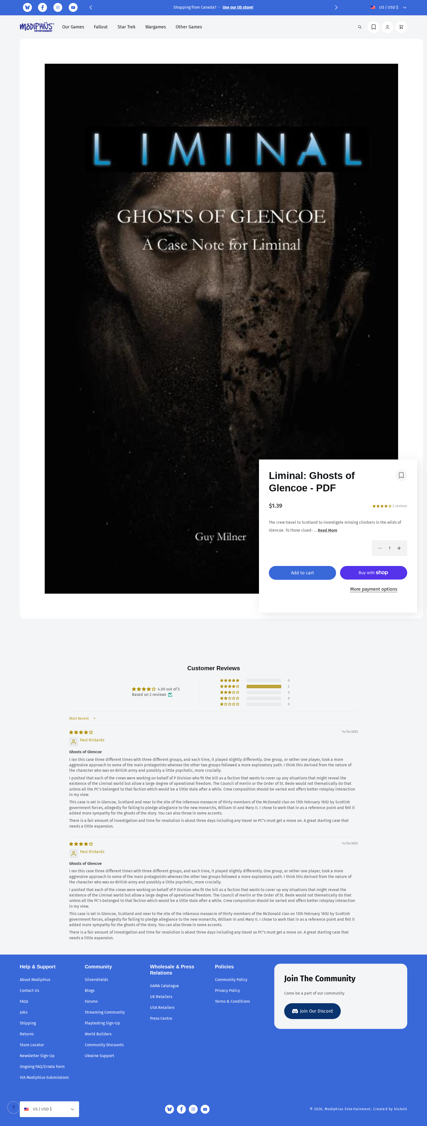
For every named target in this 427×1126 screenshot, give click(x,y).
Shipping (28, 1023)
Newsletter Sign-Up (37, 1055)
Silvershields (96, 979)
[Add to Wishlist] (401, 475)
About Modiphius (35, 979)
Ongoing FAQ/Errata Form (42, 1066)
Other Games (189, 27)
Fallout (101, 27)
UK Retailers (161, 996)
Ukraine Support (99, 1055)
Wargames (155, 27)
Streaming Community (105, 1012)
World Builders (98, 1034)
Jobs (23, 1012)
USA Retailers (162, 1007)
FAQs (24, 1001)
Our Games (73, 27)
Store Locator (32, 1045)
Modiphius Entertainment (348, 1109)
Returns (27, 1034)
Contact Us (29, 990)
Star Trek (126, 27)
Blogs (89, 990)
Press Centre (161, 1018)
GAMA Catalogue (164, 985)
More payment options (373, 589)
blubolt (400, 1109)
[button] (90, 7)
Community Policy (231, 979)
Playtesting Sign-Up (102, 1023)
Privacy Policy (227, 990)
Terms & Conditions (232, 1001)
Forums (91, 1001)
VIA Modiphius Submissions (44, 1077)
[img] (81, 732)
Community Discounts (104, 1045)
